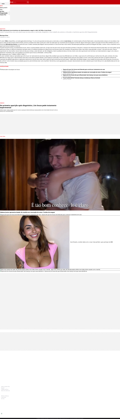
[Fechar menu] (5, 1)
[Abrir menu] (2, 2)
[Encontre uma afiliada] (10, 2)
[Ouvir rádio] (12, 2)
